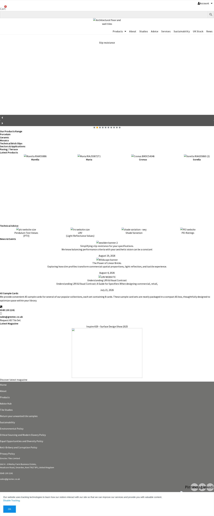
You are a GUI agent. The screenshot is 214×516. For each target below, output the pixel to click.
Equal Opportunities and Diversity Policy (21, 441)
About (132, 31)
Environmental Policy (11, 428)
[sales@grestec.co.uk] (1, 313)
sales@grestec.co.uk (11, 316)
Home (3, 384)
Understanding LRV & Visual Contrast (107, 280)
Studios (143, 31)
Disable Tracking (11, 500)
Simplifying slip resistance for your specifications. (107, 246)
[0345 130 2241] (1, 306)
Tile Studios (6, 409)
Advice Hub (6, 403)
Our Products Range (11, 131)
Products (118, 31)
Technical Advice (9, 225)
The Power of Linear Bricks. (107, 263)
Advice (154, 31)
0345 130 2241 (7, 310)
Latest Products (9, 152)
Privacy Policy (7, 453)
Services (166, 31)
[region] (107, 82)
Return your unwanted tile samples (19, 416)
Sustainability (182, 31)
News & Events (8, 238)
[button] (107, 75)
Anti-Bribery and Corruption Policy (18, 447)
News (209, 31)
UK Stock (198, 31)
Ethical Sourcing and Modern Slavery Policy (23, 434)
